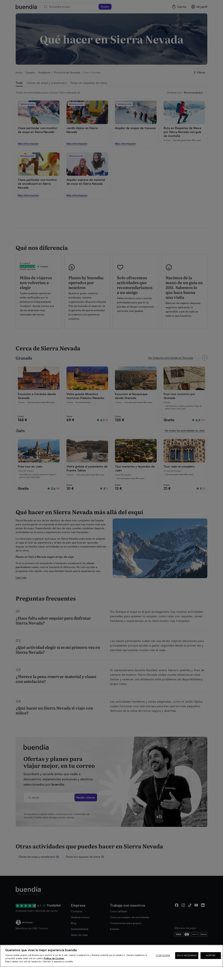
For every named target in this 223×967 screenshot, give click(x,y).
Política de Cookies (54, 958)
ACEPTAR (210, 955)
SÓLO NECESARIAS (187, 955)
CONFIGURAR (163, 955)
